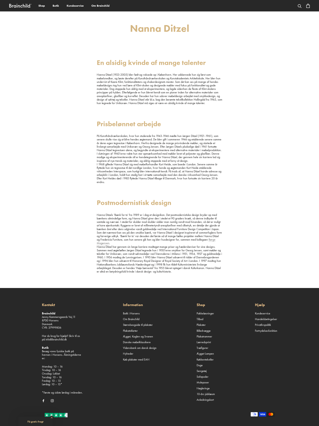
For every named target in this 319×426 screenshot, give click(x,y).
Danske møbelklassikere (137, 342)
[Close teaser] (52, 417)
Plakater (201, 325)
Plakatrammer (204, 336)
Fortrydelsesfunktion (266, 330)
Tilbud (200, 319)
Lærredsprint (204, 342)
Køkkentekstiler (205, 359)
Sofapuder (202, 376)
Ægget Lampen (205, 353)
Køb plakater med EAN (136, 359)
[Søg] (300, 6)
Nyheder (128, 353)
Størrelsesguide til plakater (138, 325)
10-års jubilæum (206, 394)
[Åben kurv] (308, 6)
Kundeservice (75, 6)
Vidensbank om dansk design (140, 348)
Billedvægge (204, 330)
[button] (35, 421)
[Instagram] (52, 400)
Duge (200, 365)
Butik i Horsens (131, 313)
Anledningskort (205, 399)
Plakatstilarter (130, 330)
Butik (56, 6)
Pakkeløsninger (205, 313)
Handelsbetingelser (266, 319)
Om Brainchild (100, 6)
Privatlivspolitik (263, 325)
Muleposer (203, 382)
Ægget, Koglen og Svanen (138, 336)
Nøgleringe (203, 388)
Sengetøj (202, 371)
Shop (41, 6)
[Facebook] (43, 400)
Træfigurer (202, 348)
